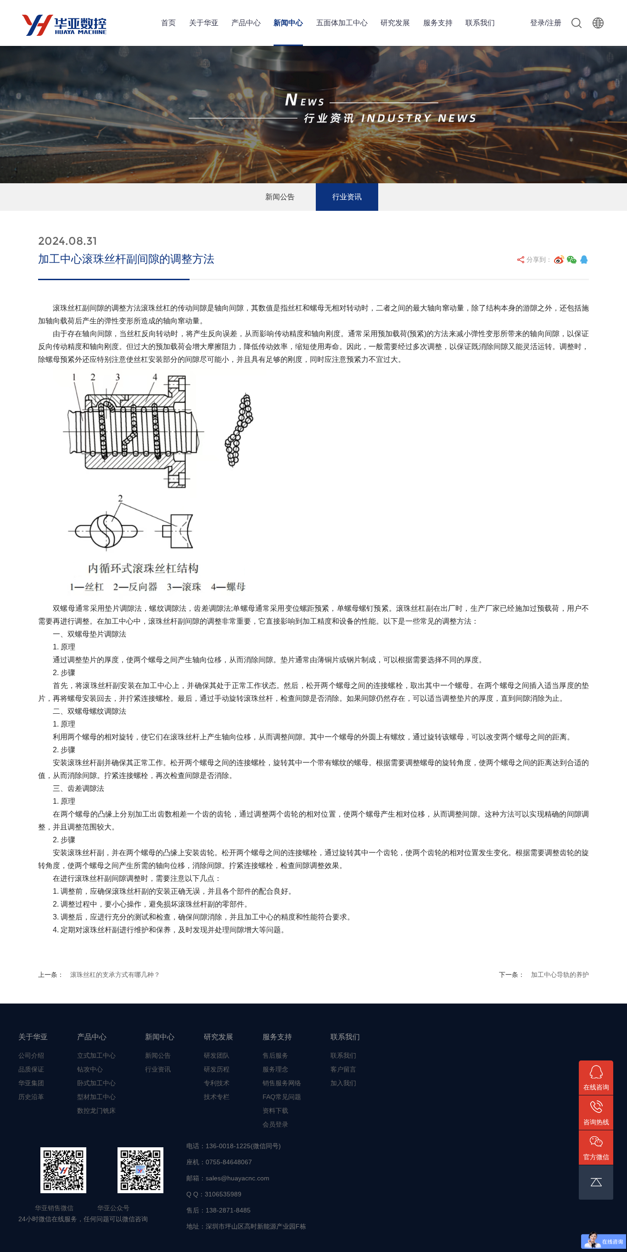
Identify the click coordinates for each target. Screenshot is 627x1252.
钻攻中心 (90, 1069)
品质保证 (31, 1069)
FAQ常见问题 (282, 1096)
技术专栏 (217, 1096)
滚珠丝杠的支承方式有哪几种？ (115, 974)
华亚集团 (31, 1083)
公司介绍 (31, 1055)
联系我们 (480, 23)
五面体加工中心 (342, 23)
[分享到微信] (572, 259)
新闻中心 (288, 23)
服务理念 (275, 1069)
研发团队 (217, 1055)
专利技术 (217, 1083)
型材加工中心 (96, 1096)
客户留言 (343, 1069)
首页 (168, 23)
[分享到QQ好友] (584, 259)
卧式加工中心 (96, 1083)
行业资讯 (347, 197)
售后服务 (275, 1055)
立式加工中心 (96, 1055)
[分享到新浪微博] (559, 259)
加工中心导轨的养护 (560, 974)
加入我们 (343, 1083)
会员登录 (275, 1124)
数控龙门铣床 (96, 1110)
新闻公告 (280, 197)
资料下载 (275, 1110)
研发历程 (217, 1069)
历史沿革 (31, 1096)
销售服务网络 (282, 1083)
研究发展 (395, 23)
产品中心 (246, 23)
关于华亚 (203, 23)
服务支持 (438, 23)
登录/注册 (545, 23)
